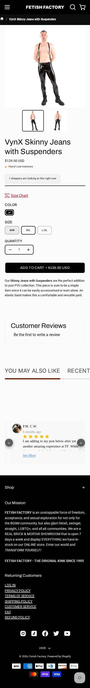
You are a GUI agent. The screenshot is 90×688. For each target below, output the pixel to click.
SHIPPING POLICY (18, 601)
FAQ (8, 612)
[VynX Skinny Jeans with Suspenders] (33, 120)
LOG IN (10, 585)
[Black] (9, 212)
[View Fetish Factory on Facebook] (45, 633)
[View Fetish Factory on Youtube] (67, 633)
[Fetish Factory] (45, 7)
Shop (9, 487)
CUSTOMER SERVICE (20, 607)
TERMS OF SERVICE (20, 596)
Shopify (66, 656)
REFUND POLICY (17, 617)
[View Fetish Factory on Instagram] (23, 633)
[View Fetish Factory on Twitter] (56, 633)
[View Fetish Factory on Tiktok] (34, 633)
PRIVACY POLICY (17, 591)
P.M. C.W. (26, 426)
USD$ (42, 648)
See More (25, 455)
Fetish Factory (37, 656)
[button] (72, 7)
